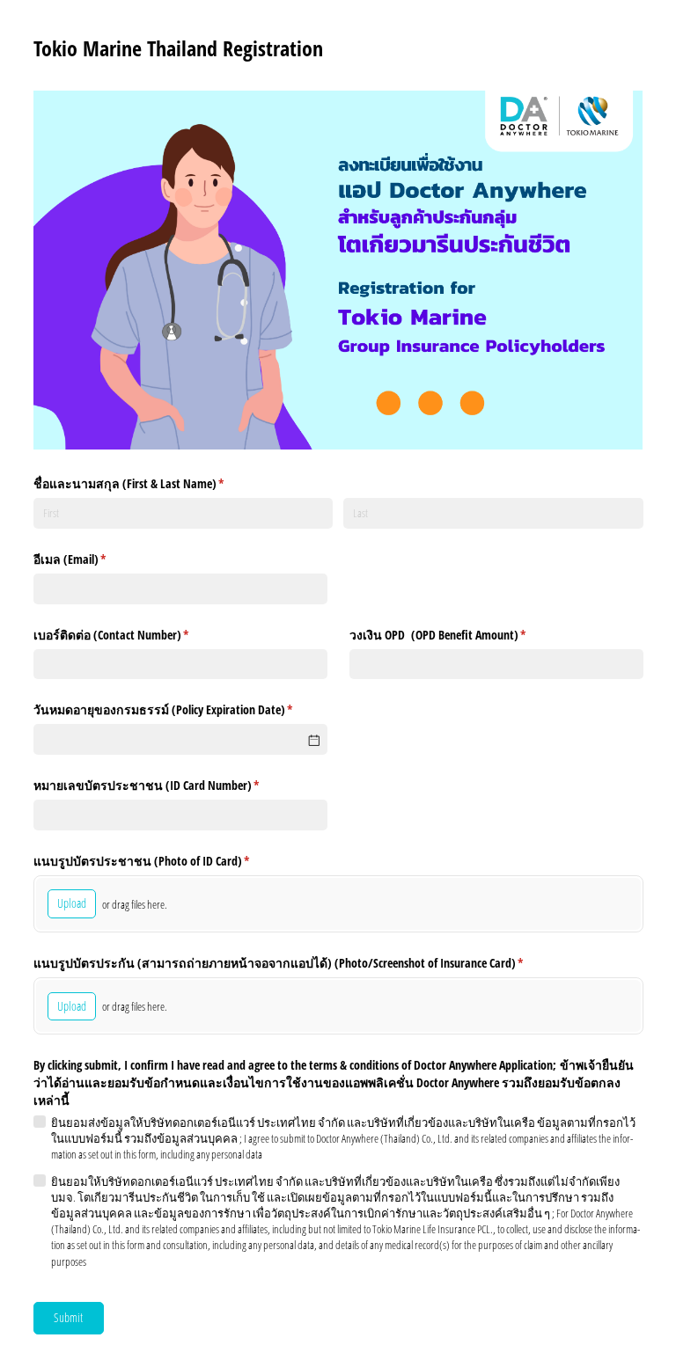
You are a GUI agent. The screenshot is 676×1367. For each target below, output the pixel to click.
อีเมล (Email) (90, 559)
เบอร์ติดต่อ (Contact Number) (132, 634)
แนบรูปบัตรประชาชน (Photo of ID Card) (162, 860)
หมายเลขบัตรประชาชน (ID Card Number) (167, 785)
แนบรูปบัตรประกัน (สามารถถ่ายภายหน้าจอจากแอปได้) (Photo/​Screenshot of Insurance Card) (299, 962)
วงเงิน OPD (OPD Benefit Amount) (458, 634)
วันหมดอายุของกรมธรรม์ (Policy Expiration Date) (180, 709)
